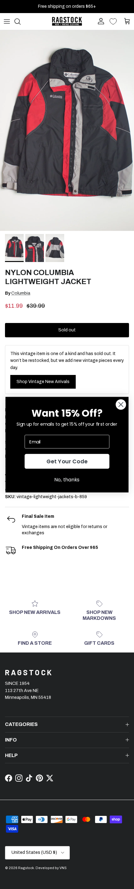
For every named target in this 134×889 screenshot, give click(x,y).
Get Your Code (67, 461)
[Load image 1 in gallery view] (67, 130)
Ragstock (26, 868)
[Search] (20, 21)
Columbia (20, 293)
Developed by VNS (51, 868)
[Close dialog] (120, 404)
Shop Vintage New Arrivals (43, 381)
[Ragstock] (67, 21)
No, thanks (67, 479)
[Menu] (7, 21)
